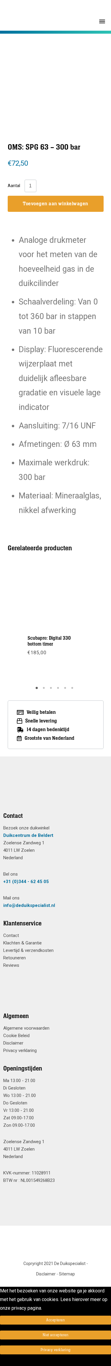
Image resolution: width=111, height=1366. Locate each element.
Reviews (11, 965)
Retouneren (14, 958)
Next (84, 623)
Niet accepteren (56, 1335)
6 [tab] (73, 690)
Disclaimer (13, 1043)
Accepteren (55, 1320)
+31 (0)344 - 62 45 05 (26, 881)
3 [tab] (52, 690)
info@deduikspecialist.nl (29, 905)
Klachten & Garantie (22, 943)
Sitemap (67, 1274)
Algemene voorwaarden (26, 1028)
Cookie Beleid (16, 1035)
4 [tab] (59, 690)
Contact (11, 935)
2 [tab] (44, 690)
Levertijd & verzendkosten (28, 950)
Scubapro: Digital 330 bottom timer (49, 641)
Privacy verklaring (20, 1050)
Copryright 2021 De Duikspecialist (54, 1263)
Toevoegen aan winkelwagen (55, 204)
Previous (26, 623)
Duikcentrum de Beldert (28, 835)
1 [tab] (37, 690)
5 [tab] (66, 690)
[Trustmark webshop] (53, 791)
